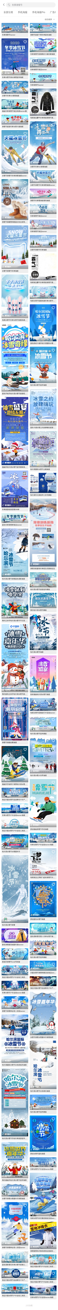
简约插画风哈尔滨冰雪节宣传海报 (14, 1180)
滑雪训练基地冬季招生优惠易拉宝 (42, 568)
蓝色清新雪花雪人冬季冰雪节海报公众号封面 (43, 936)
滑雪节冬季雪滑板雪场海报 (40, 200)
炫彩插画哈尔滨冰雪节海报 (40, 694)
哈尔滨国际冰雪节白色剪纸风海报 (14, 1065)
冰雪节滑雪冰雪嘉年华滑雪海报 (13, 1198)
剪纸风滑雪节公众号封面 (11, 962)
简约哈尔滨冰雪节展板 (38, 610)
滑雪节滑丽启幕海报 (9, 742)
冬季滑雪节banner (8, 35)
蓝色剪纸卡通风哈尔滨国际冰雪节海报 (43, 343)
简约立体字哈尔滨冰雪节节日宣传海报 (15, 620)
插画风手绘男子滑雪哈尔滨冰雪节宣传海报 (15, 784)
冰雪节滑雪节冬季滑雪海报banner (14, 176)
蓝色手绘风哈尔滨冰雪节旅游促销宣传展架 (15, 393)
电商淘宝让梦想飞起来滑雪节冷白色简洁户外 (43, 877)
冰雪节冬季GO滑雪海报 (10, 96)
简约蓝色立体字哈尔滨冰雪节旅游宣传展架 (15, 694)
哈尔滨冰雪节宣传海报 (38, 385)
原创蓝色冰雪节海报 (37, 919)
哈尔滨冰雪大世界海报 (38, 775)
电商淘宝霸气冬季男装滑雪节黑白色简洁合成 (43, 118)
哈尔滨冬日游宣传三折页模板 (41, 495)
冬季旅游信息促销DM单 (10, 509)
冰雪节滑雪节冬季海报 (10, 271)
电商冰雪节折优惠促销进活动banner (43, 1218)
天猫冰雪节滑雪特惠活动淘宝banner (43, 973)
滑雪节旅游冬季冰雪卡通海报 (12, 126)
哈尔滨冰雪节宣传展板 (38, 733)
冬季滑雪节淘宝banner (38, 69)
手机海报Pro (38, 12)
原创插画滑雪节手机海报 (39, 829)
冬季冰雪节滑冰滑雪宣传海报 (12, 77)
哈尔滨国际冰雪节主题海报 (40, 469)
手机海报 (22, 12)
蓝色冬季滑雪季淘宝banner (12, 525)
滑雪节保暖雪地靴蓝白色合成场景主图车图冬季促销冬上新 (15, 222)
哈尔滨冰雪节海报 (36, 652)
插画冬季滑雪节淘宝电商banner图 (14, 111)
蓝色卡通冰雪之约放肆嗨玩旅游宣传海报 (43, 427)
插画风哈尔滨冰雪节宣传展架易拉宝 (15, 467)
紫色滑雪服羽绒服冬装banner (12, 944)
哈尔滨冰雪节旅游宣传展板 (40, 589)
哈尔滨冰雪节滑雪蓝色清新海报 (13, 579)
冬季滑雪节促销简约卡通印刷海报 (42, 54)
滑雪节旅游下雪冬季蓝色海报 (41, 35)
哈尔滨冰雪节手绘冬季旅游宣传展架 (15, 1138)
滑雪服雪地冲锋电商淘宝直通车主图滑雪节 (43, 1251)
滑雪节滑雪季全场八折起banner (13, 1011)
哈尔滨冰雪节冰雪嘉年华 (11, 851)
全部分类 (8, 12)
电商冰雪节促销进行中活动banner (42, 713)
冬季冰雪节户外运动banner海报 (13, 815)
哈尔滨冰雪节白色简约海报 (40, 1091)
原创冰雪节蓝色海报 (37, 1154)
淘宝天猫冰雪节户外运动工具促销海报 (15, 831)
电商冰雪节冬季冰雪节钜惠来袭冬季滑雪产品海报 (15, 320)
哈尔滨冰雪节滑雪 (8, 925)
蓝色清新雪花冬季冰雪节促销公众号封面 (15, 1265)
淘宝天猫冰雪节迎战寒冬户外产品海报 (15, 799)
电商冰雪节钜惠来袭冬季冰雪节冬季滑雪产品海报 (43, 301)
